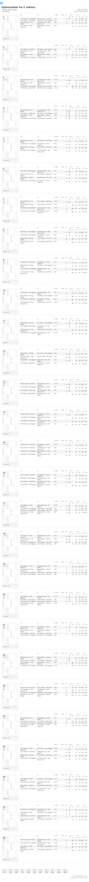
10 (59, 872)
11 (66, 872)
